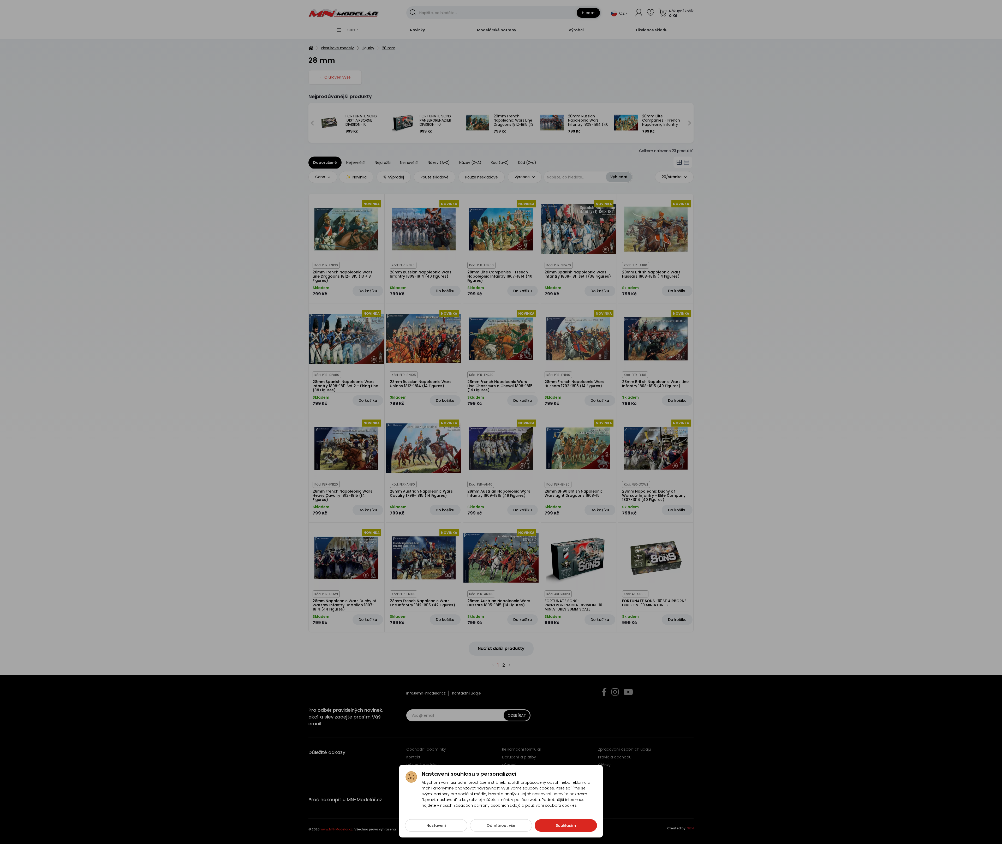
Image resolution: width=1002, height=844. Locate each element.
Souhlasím (566, 825)
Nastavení (436, 825)
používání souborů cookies (551, 805)
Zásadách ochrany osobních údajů (487, 805)
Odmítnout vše (501, 825)
